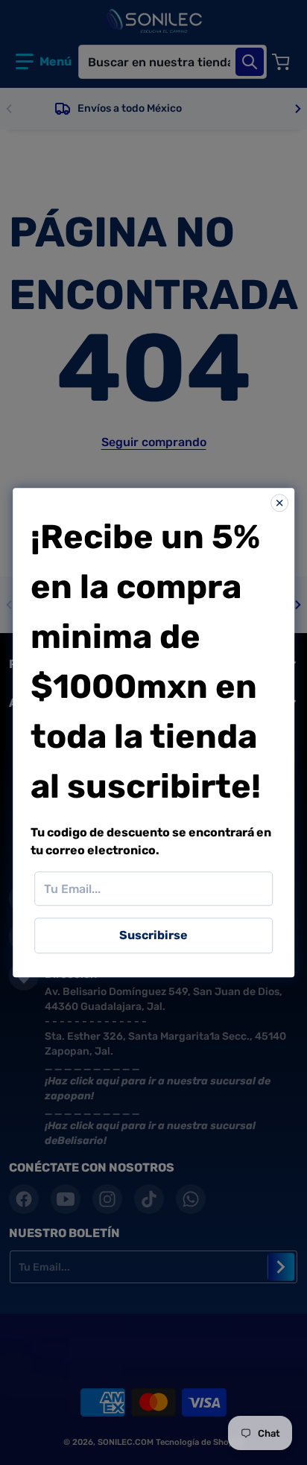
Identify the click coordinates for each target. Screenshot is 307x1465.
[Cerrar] (279, 503)
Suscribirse (153, 935)
